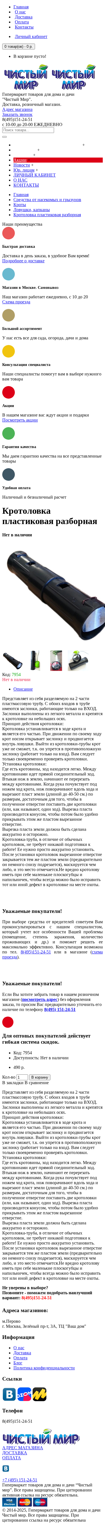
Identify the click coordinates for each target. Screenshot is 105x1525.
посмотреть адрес (39, 999)
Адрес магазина (17, 109)
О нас (18, 1347)
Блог (17, 1362)
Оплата (20, 1357)
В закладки (13, 1082)
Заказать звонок (17, 114)
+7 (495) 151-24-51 (19, 1480)
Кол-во (8, 1077)
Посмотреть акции (20, 420)
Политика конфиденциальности (44, 1367)
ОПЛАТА (11, 1457)
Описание (23, 689)
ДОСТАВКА (14, 1452)
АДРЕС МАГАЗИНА (22, 1447)
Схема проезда (16, 301)
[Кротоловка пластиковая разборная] (12, 669)
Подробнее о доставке (23, 260)
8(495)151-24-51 (36, 952)
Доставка (22, 1352)
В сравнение (37, 1082)
